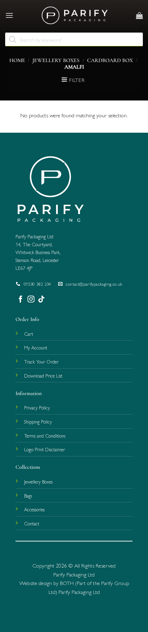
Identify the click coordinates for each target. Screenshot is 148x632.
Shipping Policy (38, 421)
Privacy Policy (37, 407)
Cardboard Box (110, 60)
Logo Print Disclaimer (44, 449)
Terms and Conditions (44, 435)
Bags (28, 495)
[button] (9, 15)
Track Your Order (41, 361)
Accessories (34, 509)
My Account (35, 347)
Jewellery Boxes (56, 60)
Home (17, 60)
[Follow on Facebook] (20, 299)
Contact (31, 523)
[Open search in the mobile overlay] (74, 39)
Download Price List (43, 375)
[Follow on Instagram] (31, 299)
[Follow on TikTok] (41, 299)
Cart (28, 333)
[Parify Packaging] (75, 15)
